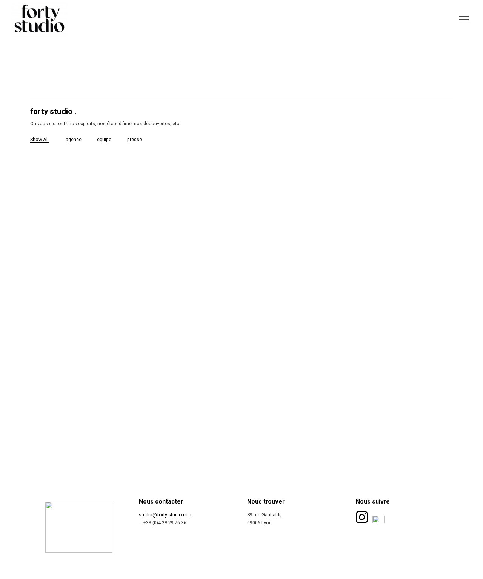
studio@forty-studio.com (166, 515)
